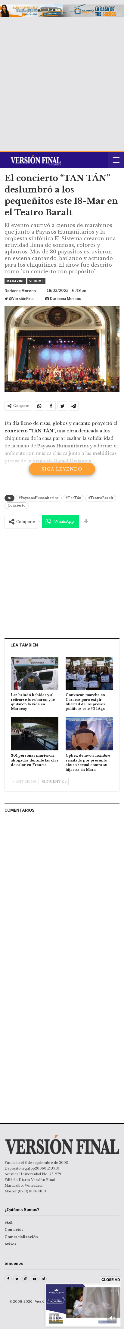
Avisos (10, 1244)
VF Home (36, 281)
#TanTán (73, 498)
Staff (9, 1222)
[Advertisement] (62, 82)
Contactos (14, 1230)
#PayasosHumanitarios (39, 498)
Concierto (17, 505)
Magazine (15, 281)
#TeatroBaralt (100, 498)
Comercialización (21, 1237)
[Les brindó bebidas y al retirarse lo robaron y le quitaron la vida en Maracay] (34, 673)
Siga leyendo (62, 469)
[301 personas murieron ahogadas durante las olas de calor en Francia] (34, 734)
